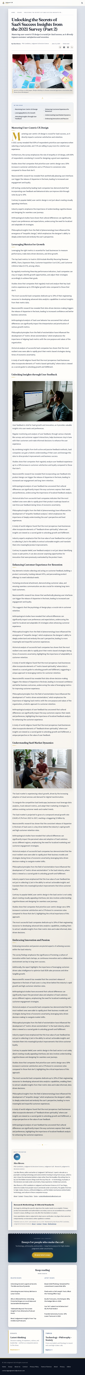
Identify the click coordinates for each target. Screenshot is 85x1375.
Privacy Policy (28, 1196)
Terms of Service (46, 1367)
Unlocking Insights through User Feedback (25, 118)
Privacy (45, 1224)
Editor (69, 1367)
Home (13, 12)
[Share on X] (82, 3)
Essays (19, 12)
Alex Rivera (17, 44)
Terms (36, 1196)
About (15, 1196)
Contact (20, 1196)
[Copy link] (71, 47)
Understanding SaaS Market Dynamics (58, 115)
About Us (17, 1367)
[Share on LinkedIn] (68, 47)
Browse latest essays (42, 1255)
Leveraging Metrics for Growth (25, 113)
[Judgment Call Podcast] (12, 3)
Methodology (52, 1224)
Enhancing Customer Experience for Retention (57, 110)
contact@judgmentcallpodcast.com (50, 1196)
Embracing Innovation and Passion (56, 119)
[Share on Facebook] (64, 47)
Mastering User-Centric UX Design (26, 109)
